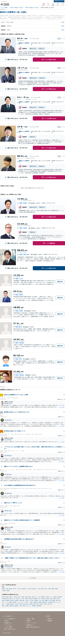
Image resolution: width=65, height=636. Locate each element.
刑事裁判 (34, 605)
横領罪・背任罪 (56, 598)
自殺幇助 (35, 598)
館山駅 (26, 326)
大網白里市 (23, 588)
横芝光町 (34, 588)
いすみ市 (21, 278)
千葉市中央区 (26, 254)
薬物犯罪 (47, 600)
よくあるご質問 (8, 627)
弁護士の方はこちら (59, 1)
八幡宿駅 (27, 359)
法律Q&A (6, 620)
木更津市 (25, 203)
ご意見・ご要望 (30, 618)
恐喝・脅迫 (58, 600)
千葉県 (20, 203)
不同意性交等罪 (5, 598)
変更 (63, 22)
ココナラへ (4, 1)
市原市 (20, 359)
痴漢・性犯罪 (28, 596)
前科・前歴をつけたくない (25, 605)
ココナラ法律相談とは (9, 618)
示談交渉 (41, 604)
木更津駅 (32, 203)
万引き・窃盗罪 (41, 598)
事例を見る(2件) (33, 48)
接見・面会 (49, 604)
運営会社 (49, 618)
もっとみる (32, 578)
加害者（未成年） (9, 596)
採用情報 (49, 620)
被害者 (22, 596)
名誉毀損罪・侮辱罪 (37, 602)
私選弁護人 (16, 605)
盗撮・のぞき (12, 598)
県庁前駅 (34, 254)
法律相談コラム (8, 623)
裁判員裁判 (39, 605)
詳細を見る (60, 281)
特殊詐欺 (47, 598)
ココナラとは (7, 625)
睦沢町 (42, 588)
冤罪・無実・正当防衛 (28, 604)
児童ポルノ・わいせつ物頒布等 (38, 596)
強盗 (51, 598)
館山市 (20, 326)
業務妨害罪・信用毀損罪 (47, 602)
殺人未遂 (31, 598)
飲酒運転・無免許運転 (19, 600)
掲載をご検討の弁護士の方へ (33, 627)
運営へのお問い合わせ (9, 629)
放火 (3, 602)
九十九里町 (29, 588)
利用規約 (28, 620)
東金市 (7, 588)
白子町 (49, 588)
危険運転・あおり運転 (39, 600)
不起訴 (45, 604)
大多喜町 (4, 590)
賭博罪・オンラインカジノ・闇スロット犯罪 (22, 602)
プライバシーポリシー (31, 623)
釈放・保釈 (36, 604)
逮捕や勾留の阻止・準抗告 (12, 604)
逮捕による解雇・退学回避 (7, 605)
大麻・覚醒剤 (52, 600)
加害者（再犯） (17, 596)
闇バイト (4, 604)
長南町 (56, 588)
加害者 (3, 596)
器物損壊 (7, 600)
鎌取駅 (28, 375)
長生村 (45, 588)
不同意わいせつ (49, 596)
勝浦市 (20, 43)
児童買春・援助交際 (57, 596)
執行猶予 (21, 604)
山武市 (14, 588)
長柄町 (52, 588)
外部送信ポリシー (30, 625)
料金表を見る (41, 48)
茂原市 (3, 588)
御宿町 (8, 590)
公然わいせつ (19, 598)
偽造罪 (3, 600)
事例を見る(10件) (33, 207)
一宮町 (38, 588)
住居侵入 (12, 600)
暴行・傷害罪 (25, 598)
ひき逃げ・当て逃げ (29, 600)
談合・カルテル (57, 602)
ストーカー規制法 (8, 602)
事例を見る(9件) (33, 107)
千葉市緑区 (21, 342)
